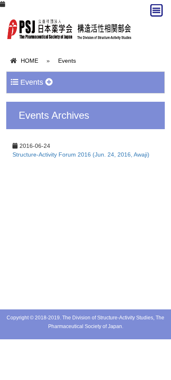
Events (67, 60)
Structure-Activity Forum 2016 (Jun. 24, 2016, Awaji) (80, 154)
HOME (29, 60)
